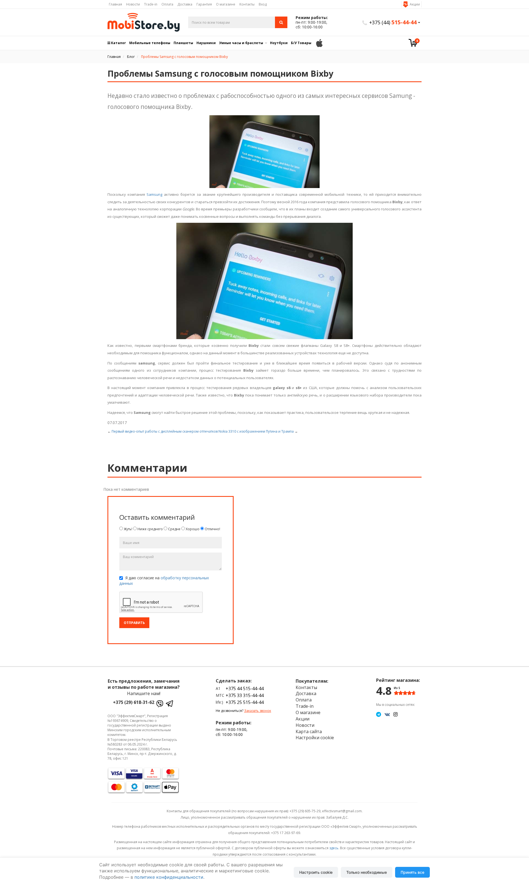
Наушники (206, 43)
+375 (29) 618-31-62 (133, 702)
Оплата (167, 4)
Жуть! (127, 529)
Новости (133, 4)
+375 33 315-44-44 (245, 695)
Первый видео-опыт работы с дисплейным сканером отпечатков (165, 431)
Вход (263, 4)
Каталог (118, 43)
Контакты (247, 4)
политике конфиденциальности (168, 877)
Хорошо (192, 529)
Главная (115, 4)
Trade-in (150, 4)
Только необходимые (366, 872)
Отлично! (212, 529)
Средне (173, 529)
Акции (415, 4)
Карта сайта (309, 731)
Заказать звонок (257, 710)
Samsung (154, 194)
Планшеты (183, 43)
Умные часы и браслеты (241, 43)
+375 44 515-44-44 (245, 688)
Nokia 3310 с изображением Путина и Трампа (256, 431)
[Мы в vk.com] (387, 714)
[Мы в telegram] (378, 714)
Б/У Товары (301, 43)
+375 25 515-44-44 (245, 702)
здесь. (334, 848)
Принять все (412, 872)
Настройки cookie (315, 738)
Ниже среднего (150, 529)
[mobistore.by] (143, 22)
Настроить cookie (316, 872)
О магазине (225, 4)
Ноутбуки (279, 43)
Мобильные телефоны (149, 43)
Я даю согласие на (164, 580)
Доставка (184, 4)
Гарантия (204, 4)
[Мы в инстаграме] (395, 714)
